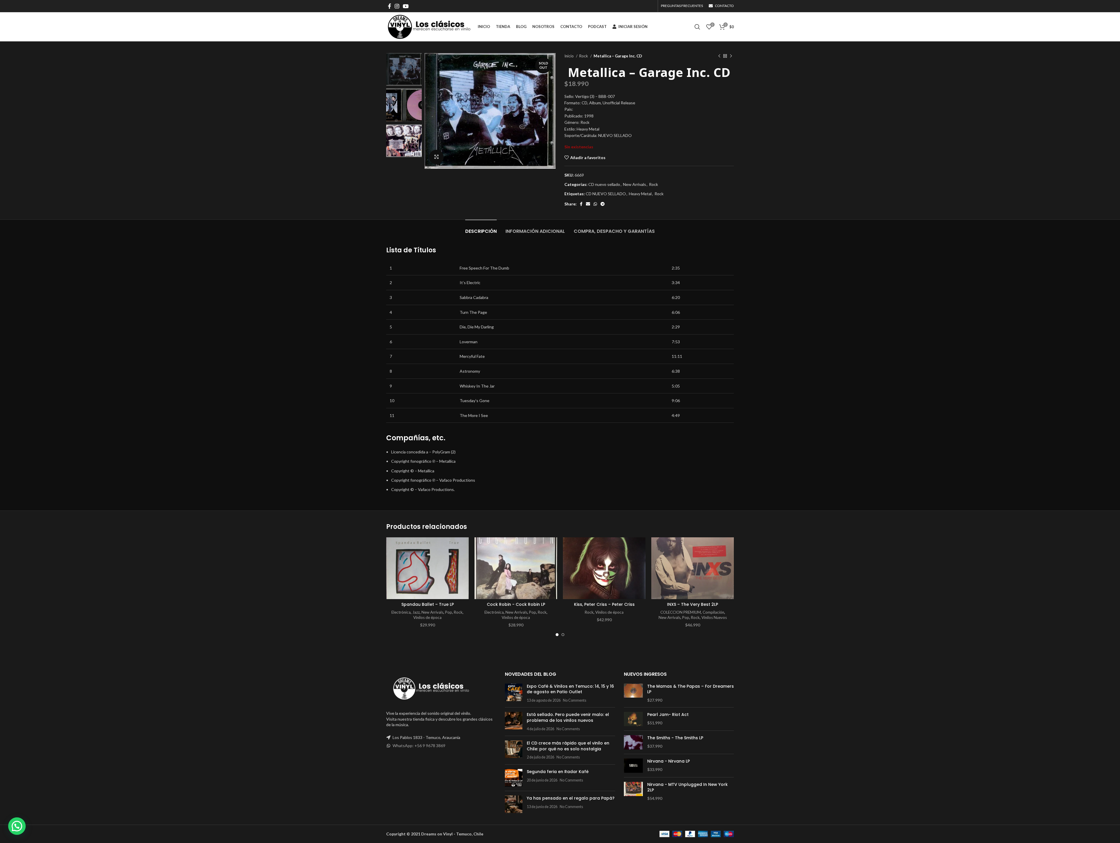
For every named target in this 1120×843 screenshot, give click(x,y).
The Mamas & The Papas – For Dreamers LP (690, 689)
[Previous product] (719, 56)
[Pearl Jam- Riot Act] (633, 719)
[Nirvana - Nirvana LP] (633, 765)
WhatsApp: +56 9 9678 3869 (419, 745)
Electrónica (401, 612)
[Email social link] (588, 204)
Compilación (713, 612)
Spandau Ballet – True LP (427, 604)
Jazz (416, 612)
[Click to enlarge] (436, 157)
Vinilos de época (427, 617)
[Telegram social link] (602, 204)
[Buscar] (697, 27)
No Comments (574, 700)
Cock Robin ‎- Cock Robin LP (516, 604)
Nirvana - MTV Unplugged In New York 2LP (687, 787)
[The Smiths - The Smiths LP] (633, 742)
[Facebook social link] (389, 6)
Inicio (569, 56)
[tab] (481, 228)
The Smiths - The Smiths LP (675, 738)
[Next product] (731, 56)
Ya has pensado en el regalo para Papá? (571, 798)
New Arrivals (634, 184)
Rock (584, 56)
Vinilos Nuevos (714, 617)
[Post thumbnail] (513, 693)
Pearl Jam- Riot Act (668, 714)
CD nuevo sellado (604, 184)
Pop (448, 612)
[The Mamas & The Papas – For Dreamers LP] (633, 693)
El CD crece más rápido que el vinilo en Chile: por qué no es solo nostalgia (568, 746)
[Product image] (427, 568)
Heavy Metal (640, 193)
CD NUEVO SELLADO (606, 193)
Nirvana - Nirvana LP (668, 761)
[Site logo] (429, 26)
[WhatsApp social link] (595, 204)
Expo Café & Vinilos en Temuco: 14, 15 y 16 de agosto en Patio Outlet (570, 689)
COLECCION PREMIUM (680, 612)
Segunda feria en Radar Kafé (558, 772)
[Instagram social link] (397, 6)
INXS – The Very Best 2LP (692, 604)
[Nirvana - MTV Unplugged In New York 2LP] (633, 791)
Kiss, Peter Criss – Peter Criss (604, 604)
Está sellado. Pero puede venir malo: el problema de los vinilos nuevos (568, 717)
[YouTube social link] (405, 6)
